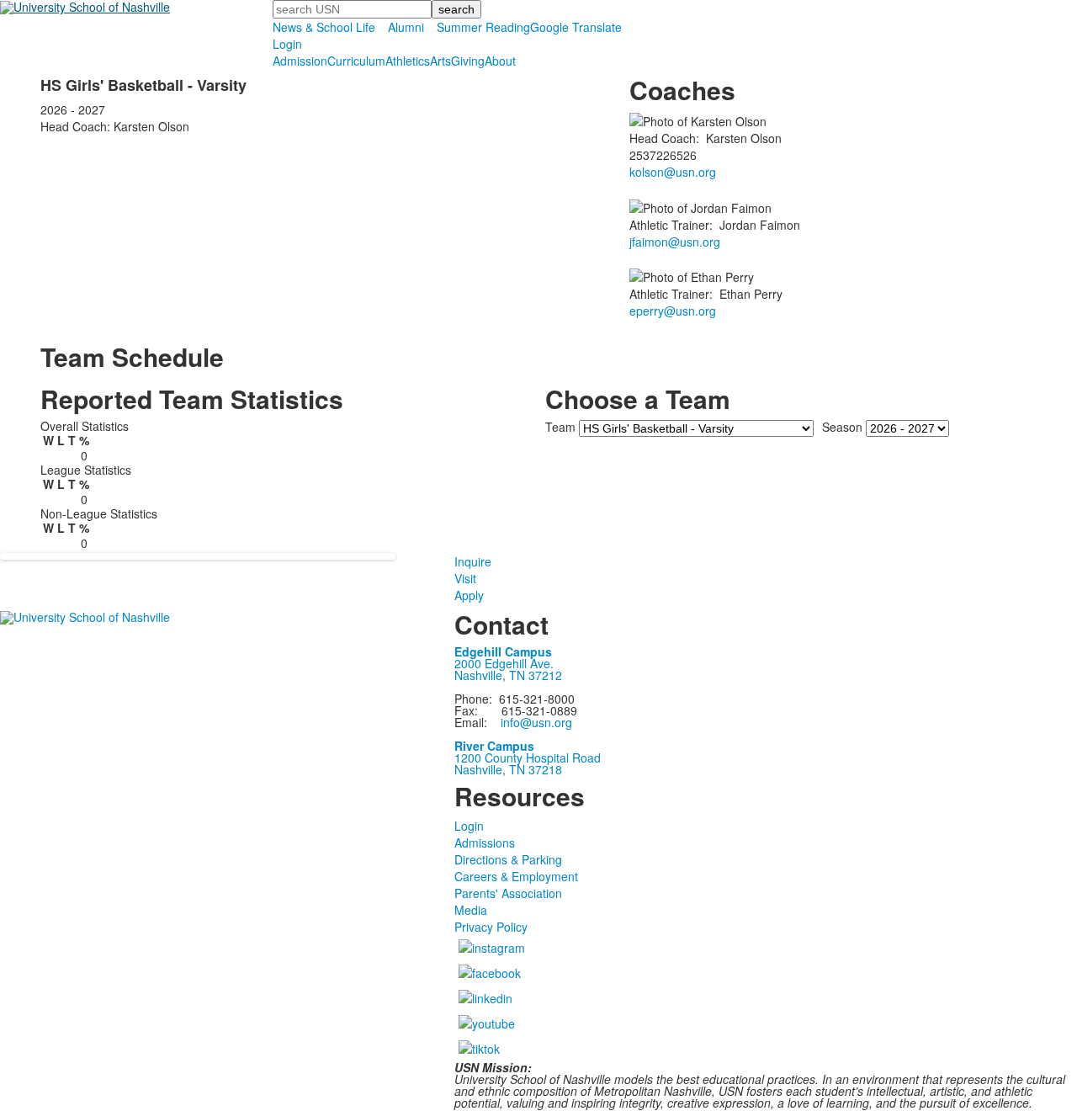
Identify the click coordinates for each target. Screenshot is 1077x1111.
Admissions (484, 842)
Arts (440, 60)
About (500, 60)
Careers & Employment (516, 876)
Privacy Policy (491, 926)
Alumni (406, 27)
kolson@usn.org (672, 171)
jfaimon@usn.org (674, 241)
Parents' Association (508, 893)
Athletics (407, 60)
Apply (469, 595)
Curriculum (356, 60)
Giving (468, 60)
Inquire (472, 561)
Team (560, 426)
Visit (465, 578)
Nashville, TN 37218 (508, 769)
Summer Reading (483, 27)
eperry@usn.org (672, 310)
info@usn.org (536, 722)
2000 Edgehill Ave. (504, 663)
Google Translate (576, 27)
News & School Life (324, 27)
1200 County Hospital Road (527, 757)
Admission (300, 60)
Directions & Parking (508, 859)
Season (842, 426)
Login (287, 43)
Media (470, 909)
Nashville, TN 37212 (508, 675)
